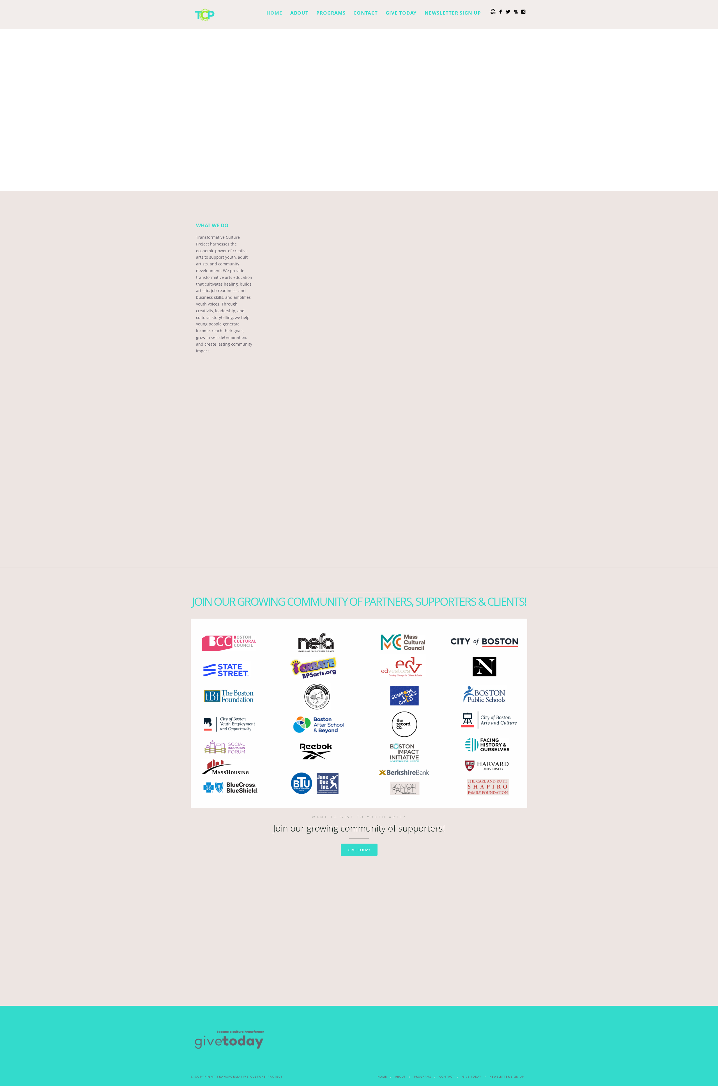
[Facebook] (500, 11)
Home (274, 13)
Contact (365, 13)
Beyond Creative (359, 267)
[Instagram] (523, 11)
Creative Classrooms (426, 267)
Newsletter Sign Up (453, 13)
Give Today (401, 13)
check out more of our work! (359, 535)
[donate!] (492, 11)
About (299, 13)
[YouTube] (515, 11)
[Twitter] (508, 11)
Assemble (292, 267)
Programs (331, 13)
